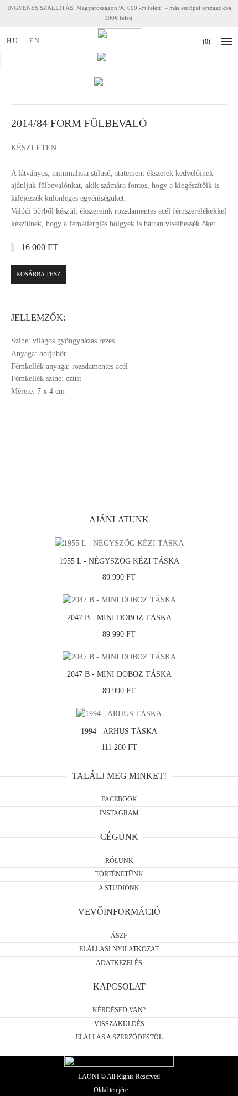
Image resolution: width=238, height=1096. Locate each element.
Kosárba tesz (38, 274)
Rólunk (119, 861)
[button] (229, 42)
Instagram (119, 813)
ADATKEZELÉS (119, 963)
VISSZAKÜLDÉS (119, 1024)
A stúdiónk (119, 888)
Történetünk (119, 874)
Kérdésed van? (119, 1010)
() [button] (206, 41)
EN (34, 41)
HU (13, 41)
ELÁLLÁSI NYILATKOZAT (119, 949)
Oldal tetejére (111, 1090)
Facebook (119, 799)
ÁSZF (119, 936)
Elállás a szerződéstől (119, 1037)
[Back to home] (119, 41)
